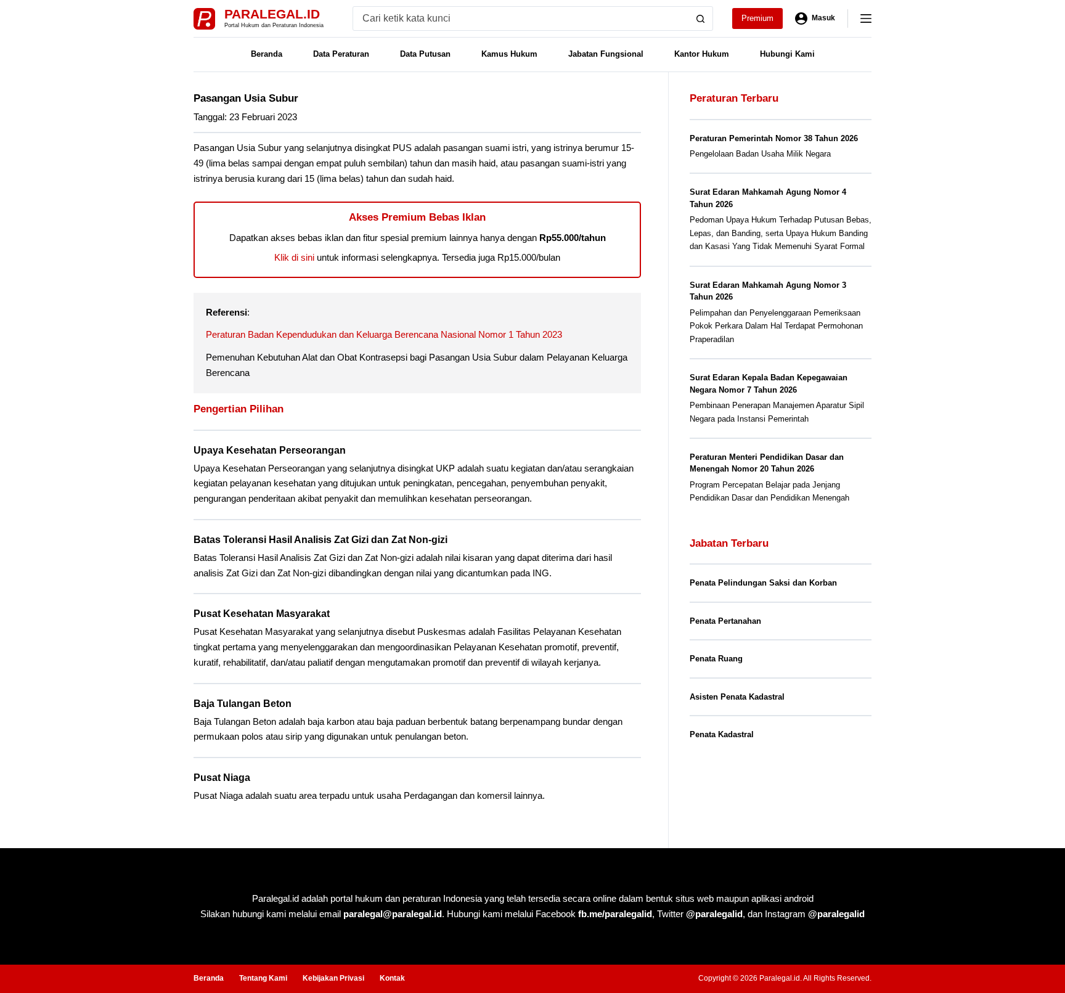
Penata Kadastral (722, 734)
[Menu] (865, 18)
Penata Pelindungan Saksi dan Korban (763, 582)
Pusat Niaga (222, 777)
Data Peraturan (341, 54)
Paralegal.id (272, 14)
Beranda (266, 54)
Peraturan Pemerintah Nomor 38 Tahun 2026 (774, 138)
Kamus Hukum (509, 54)
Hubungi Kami (787, 54)
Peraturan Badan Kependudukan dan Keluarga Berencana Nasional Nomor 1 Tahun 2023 (384, 334)
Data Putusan (425, 54)
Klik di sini (294, 257)
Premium (757, 18)
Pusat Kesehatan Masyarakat (262, 613)
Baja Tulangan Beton (243, 703)
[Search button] (700, 18)
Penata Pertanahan (725, 621)
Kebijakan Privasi (333, 978)
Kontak (392, 978)
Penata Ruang (716, 658)
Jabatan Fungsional (605, 54)
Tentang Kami (263, 978)
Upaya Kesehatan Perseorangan (270, 450)
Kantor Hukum (701, 54)
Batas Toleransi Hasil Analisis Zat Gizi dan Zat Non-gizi (320, 539)
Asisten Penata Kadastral (737, 696)
